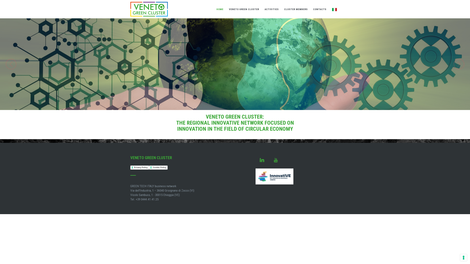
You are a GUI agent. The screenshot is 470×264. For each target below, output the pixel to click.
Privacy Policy (141, 167)
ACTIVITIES (272, 9)
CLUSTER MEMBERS (296, 9)
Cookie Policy (159, 167)
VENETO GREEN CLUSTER (244, 9)
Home (219, 9)
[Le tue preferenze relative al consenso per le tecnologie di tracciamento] (463, 257)
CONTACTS (319, 9)
